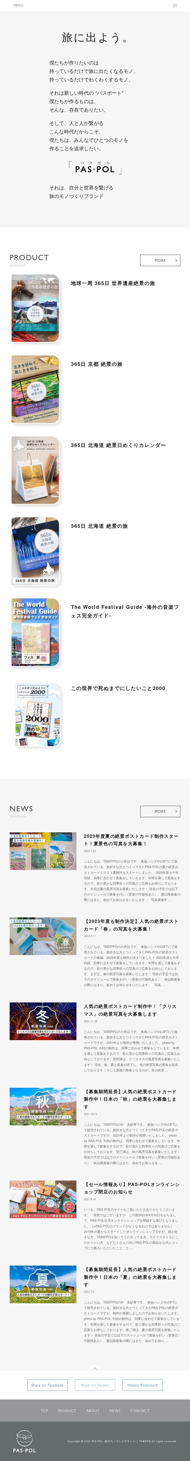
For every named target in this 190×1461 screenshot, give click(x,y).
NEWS (115, 1411)
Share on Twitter (95, 1385)
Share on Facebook (47, 1385)
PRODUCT (67, 1411)
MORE (160, 261)
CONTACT (139, 1411)
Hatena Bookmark (142, 1385)
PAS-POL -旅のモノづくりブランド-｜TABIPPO (24, 1441)
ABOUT (93, 1411)
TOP (44, 1411)
